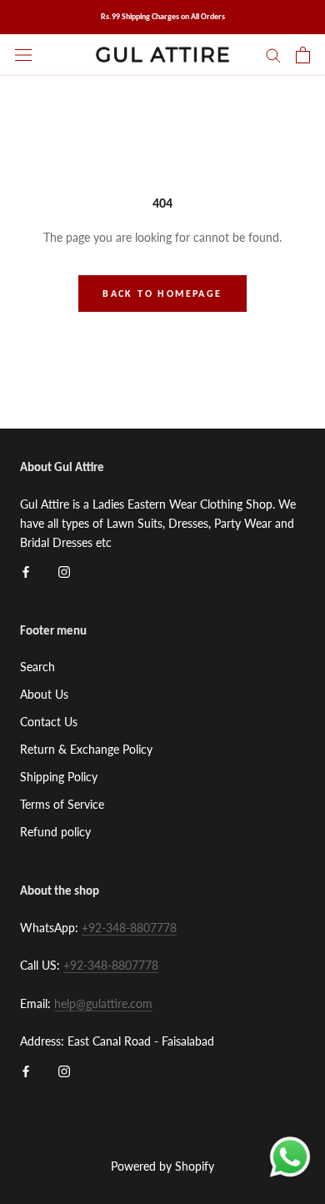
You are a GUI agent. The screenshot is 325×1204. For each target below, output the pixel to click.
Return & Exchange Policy (86, 749)
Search (37, 667)
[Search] (273, 55)
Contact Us (49, 722)
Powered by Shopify (162, 1166)
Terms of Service (62, 804)
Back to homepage (162, 293)
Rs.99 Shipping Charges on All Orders (163, 16)
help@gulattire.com (103, 1003)
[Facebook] (26, 570)
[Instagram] (64, 570)
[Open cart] (303, 55)
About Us (44, 694)
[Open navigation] (23, 54)
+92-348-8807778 (129, 928)
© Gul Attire (163, 1143)
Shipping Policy (59, 777)
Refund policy (55, 832)
